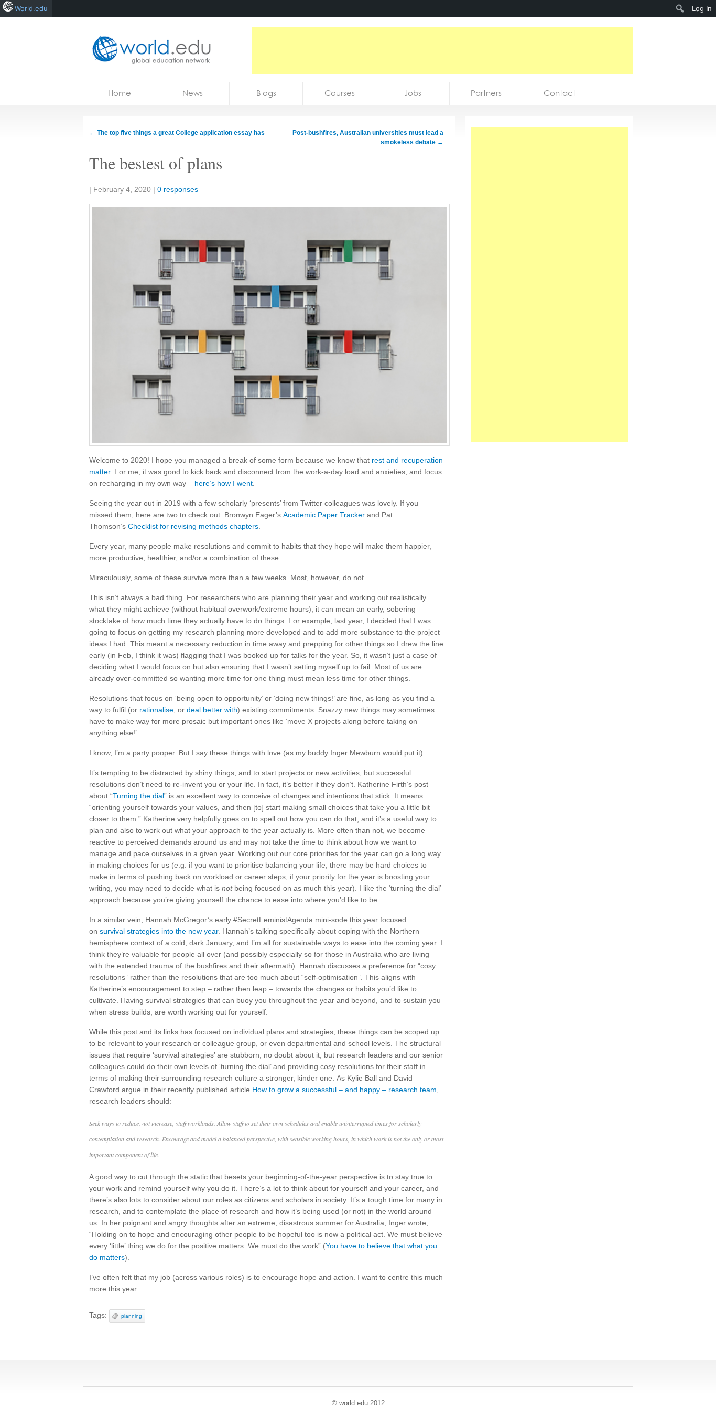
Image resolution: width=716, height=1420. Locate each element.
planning (131, 1316)
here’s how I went (223, 483)
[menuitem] (680, 8)
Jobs (412, 93)
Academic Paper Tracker (324, 514)
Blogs (266, 93)
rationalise (156, 710)
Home (119, 93)
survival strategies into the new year (159, 931)
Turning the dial (138, 796)
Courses (339, 93)
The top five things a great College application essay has (177, 132)
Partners (486, 93)
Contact (560, 93)
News (192, 93)
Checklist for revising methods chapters (193, 526)
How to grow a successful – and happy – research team (344, 1089)
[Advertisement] (442, 50)
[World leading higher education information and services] (148, 50)
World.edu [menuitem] (31, 8)
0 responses (177, 189)
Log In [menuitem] (702, 8)
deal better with (212, 710)
